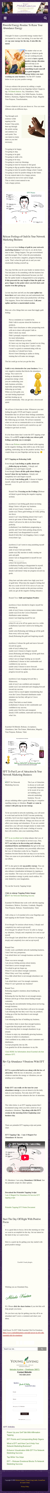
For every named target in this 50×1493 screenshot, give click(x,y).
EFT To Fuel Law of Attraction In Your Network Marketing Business (22, 773)
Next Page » (28, 1343)
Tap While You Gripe (15, 1457)
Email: (14, 1392)
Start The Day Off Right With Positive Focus (22, 1220)
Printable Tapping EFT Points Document (20, 1207)
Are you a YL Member (19, 1406)
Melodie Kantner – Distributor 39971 (25, 1370)
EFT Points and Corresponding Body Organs (25, 1439)
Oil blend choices (14, 91)
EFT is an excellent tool (14, 838)
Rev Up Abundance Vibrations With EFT (23, 1061)
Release (17, 444)
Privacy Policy (25, 1486)
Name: (14, 1399)
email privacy (28, 1419)
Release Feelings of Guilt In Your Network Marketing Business (24, 238)
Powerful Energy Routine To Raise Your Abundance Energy (23, 26)
